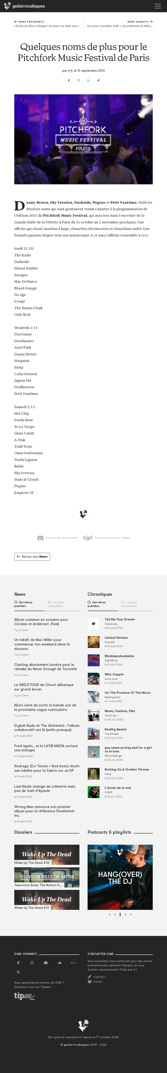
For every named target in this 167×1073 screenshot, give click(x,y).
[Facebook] (69, 80)
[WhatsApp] (88, 80)
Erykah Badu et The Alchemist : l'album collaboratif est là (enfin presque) (46, 727)
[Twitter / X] (79, 80)
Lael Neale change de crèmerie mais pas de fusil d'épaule (44, 788)
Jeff (70, 70)
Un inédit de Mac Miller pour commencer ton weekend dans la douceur (42, 644)
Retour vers (34, 556)
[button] (109, 914)
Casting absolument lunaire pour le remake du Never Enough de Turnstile (45, 667)
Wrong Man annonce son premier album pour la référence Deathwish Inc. (44, 811)
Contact (99, 977)
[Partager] (98, 80)
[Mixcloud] (73, 963)
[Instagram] (32, 963)
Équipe (97, 982)
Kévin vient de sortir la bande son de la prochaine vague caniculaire (45, 707)
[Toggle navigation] (158, 6)
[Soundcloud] (59, 963)
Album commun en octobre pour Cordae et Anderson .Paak (41, 622)
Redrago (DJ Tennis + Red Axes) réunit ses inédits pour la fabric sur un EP (46, 768)
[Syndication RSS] (18, 972)
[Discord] (46, 963)
